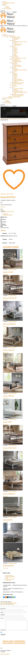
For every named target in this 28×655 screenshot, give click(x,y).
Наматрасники (17, 38)
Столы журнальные (18, 44)
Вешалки (16, 68)
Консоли (15, 89)
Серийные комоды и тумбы (20, 58)
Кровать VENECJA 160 (9, 298)
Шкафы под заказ (17, 61)
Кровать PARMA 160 (9, 493)
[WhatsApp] (13, 597)
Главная (5, 1)
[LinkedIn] (9, 597)
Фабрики (5, 3)
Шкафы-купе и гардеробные (17, 94)
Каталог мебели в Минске (9, 2)
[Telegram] (15, 597)
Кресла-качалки (17, 65)
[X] (7, 597)
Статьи (7, 6)
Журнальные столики (18, 88)
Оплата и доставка (7, 8)
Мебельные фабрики (10, 576)
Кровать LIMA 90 (8, 272)
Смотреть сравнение (5, 653)
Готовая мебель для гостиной (20, 41)
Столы (15, 53)
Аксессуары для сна (15, 36)
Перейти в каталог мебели (14, 96)
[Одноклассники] (6, 597)
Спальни (13, 72)
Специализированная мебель (17, 82)
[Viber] (11, 597)
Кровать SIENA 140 (8, 350)
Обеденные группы (18, 90)
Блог (4, 5)
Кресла (15, 63)
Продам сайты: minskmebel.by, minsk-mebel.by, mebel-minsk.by (14, 642)
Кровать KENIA (7, 519)
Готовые (15, 86)
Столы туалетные (17, 79)
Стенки (15, 42)
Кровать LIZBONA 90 (9, 324)
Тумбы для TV (17, 45)
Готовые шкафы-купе (18, 95)
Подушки (16, 39)
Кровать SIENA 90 (8, 396)
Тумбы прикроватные (18, 80)
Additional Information (8, 214)
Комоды (15, 48)
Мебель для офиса (18, 83)
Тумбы (15, 54)
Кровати (15, 49)
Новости (8, 7)
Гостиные (13, 40)
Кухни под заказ (17, 60)
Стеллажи (16, 52)
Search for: (3, 10)
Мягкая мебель (14, 62)
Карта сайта (8, 580)
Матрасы (16, 76)
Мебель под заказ (15, 59)
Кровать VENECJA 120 (9, 448)
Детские (13, 46)
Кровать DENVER (8, 565)
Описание (5, 213)
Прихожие (13, 67)
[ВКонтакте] (4, 597)
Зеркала (15, 47)
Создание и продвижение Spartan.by (9, 603)
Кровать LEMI (7, 422)
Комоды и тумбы (14, 56)
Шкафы (15, 55)
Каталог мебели (9, 575)
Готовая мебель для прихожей (20, 69)
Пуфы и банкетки (17, 66)
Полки (15, 51)
